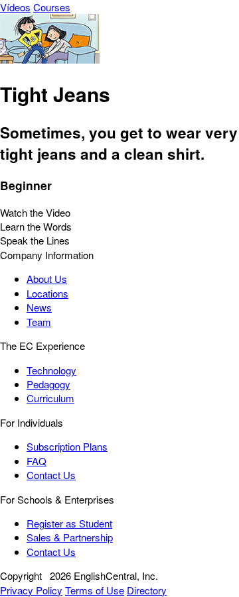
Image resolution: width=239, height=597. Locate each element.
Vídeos (15, 7)
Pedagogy (48, 384)
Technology (51, 370)
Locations (47, 293)
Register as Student (69, 523)
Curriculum (50, 398)
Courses (51, 7)
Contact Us (51, 475)
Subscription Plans (67, 446)
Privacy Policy (31, 590)
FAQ (36, 461)
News (39, 307)
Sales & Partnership (70, 537)
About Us (47, 279)
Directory (147, 590)
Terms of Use (94, 590)
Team (39, 322)
